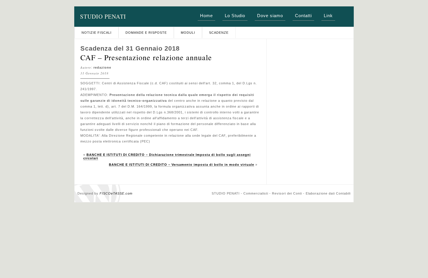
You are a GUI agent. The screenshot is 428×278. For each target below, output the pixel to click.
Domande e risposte (146, 32)
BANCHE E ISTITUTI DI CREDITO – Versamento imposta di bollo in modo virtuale (181, 164)
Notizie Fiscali (97, 32)
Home (206, 15)
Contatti (303, 15)
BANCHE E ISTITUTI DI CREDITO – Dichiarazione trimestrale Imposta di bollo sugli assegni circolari (167, 156)
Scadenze (219, 32)
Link (328, 15)
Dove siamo (270, 15)
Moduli (188, 32)
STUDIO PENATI (103, 16)
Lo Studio (235, 15)
